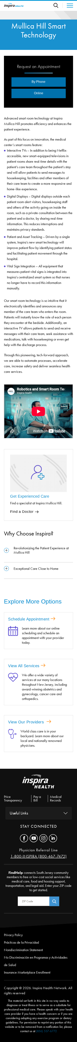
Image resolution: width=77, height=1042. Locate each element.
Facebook (24, 838)
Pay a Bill (37, 798)
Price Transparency (13, 798)
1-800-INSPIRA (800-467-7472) (38, 856)
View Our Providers (26, 722)
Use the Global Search (58, 5)
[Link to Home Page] (38, 784)
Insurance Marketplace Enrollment (27, 972)
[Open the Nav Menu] (68, 5)
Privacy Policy (13, 935)
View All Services (23, 666)
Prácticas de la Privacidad (21, 942)
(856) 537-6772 (46, 1031)
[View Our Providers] (12, 738)
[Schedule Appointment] (13, 635)
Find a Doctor (22, 512)
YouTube (34, 838)
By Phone (38, 81)
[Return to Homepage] (14, 5)
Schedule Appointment (28, 619)
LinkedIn (53, 838)
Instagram (43, 838)
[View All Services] (13, 687)
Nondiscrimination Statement (23, 950)
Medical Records (56, 798)
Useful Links (19, 813)
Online (38, 93)
